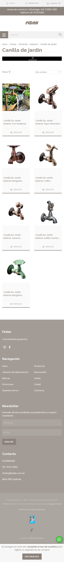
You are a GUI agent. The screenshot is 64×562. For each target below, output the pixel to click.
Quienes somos (10, 390)
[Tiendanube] (32, 538)
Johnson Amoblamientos (15, 372)
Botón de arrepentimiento (32, 509)
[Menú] (4, 34)
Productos (39, 366)
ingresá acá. (55, 504)
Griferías (23, 44)
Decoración (40, 372)
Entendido (32, 556)
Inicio (5, 44)
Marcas (6, 378)
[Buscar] (60, 34)
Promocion (8, 384)
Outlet (37, 384)
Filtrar (5, 72)
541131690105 (8, 461)
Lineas (13, 44)
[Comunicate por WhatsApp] (59, 539)
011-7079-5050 (10, 467)
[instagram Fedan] (4, 347)
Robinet (34, 44)
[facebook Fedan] (10, 347)
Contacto (39, 390)
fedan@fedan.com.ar (13, 473)
